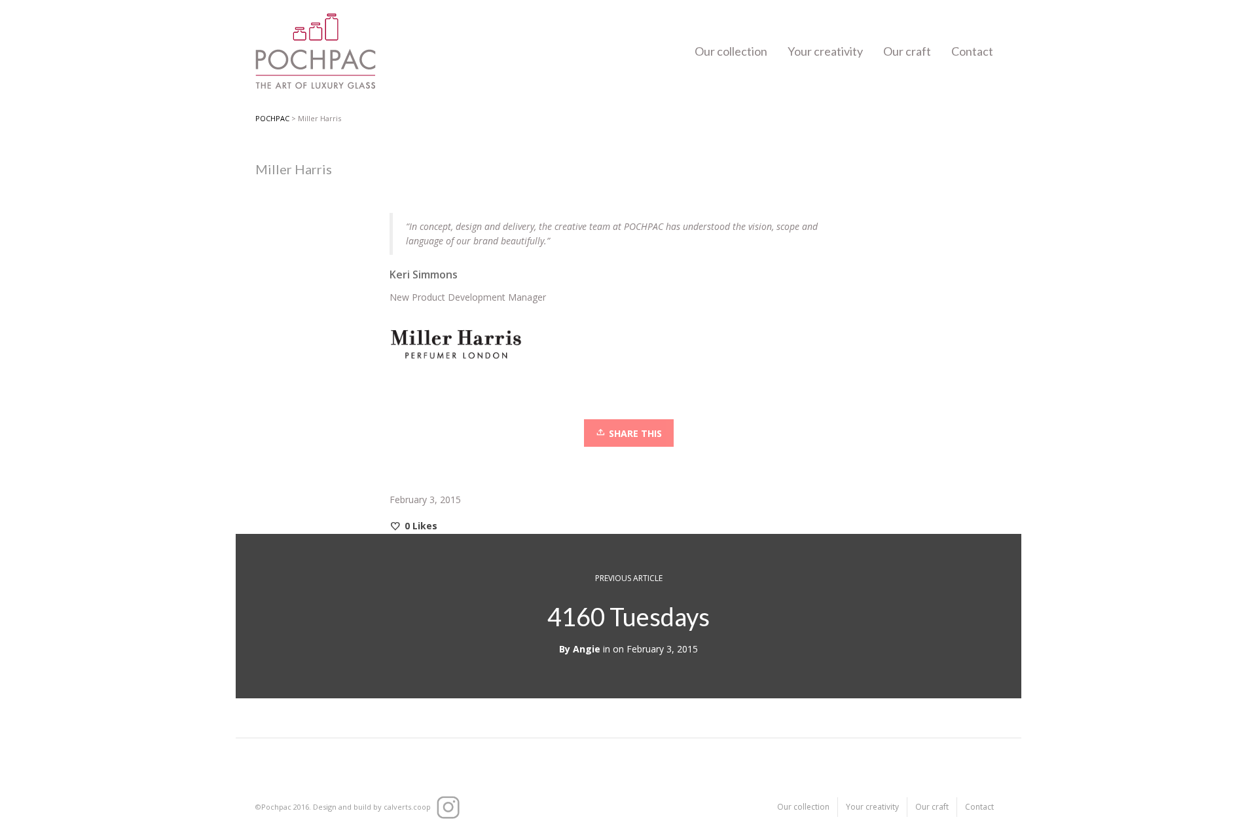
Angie (586, 649)
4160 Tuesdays (628, 616)
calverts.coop (407, 807)
